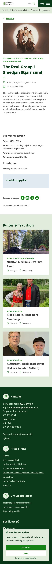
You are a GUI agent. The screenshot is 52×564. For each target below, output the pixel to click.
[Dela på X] (32, 198)
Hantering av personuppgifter (16, 507)
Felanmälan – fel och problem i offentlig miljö (23, 472)
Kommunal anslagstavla (14, 481)
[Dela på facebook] (23, 198)
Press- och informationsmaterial (17, 434)
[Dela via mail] (37, 198)
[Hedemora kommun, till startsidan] (8, 3)
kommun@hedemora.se (24, 407)
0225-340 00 (26, 403)
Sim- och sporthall (11, 460)
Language (46, 10)
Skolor (6, 455)
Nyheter (6, 438)
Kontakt (5, 10)
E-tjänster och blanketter (19, 10)
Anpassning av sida (11, 511)
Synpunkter (8, 476)
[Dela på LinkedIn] (27, 198)
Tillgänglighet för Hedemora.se (17, 502)
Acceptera (26, 547)
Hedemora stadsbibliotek (14, 464)
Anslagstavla (36, 10)
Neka (26, 553)
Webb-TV (7, 485)
